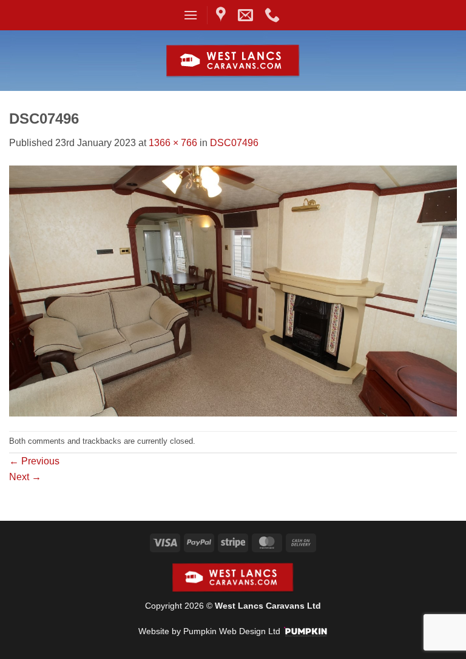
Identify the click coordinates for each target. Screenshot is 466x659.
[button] (190, 15)
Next (25, 477)
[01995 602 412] (274, 15)
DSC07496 (234, 143)
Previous (34, 461)
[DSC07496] (233, 290)
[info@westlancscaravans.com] (247, 15)
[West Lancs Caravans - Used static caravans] (233, 61)
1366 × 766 (173, 143)
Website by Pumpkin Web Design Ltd (209, 631)
